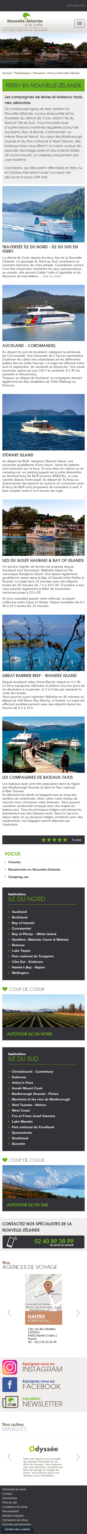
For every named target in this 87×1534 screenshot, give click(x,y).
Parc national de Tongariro (33, 956)
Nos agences (76, 5)
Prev (9, 1312)
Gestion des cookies (17, 1529)
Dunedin (18, 1144)
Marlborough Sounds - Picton (35, 1094)
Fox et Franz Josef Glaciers (33, 1116)
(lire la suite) (52, 276)
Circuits (14, 862)
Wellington (20, 973)
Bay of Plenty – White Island (34, 934)
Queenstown (22, 1132)
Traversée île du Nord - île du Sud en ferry (40, 248)
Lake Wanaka (22, 1121)
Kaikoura (19, 1077)
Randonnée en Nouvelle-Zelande (34, 869)
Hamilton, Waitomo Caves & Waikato (40, 939)
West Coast (21, 1110)
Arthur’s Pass (22, 1082)
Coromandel (21, 928)
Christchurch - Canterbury (32, 1071)
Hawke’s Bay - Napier (28, 967)
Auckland (19, 912)
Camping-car (18, 877)
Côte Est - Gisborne (27, 962)
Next (78, 1312)
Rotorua (18, 945)
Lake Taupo (21, 950)
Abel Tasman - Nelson (29, 1105)
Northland (20, 917)
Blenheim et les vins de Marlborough (41, 1099)
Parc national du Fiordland (33, 1127)
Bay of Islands (23, 923)
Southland (20, 1138)
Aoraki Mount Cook (27, 1088)
